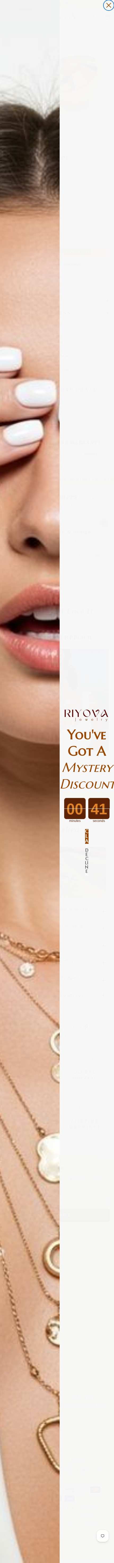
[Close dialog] (108, 5)
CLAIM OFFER (87, 836)
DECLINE (87, 854)
